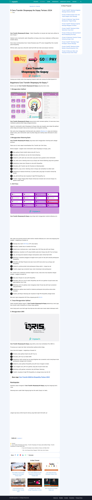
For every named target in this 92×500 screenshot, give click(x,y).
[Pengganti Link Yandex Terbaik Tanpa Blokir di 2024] (34, 486)
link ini (40, 297)
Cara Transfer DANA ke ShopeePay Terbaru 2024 (34, 377)
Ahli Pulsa (25, 243)
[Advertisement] (35, 22)
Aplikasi (36, 1)
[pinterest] (20, 455)
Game (48, 1)
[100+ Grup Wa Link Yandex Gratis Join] (51, 486)
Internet (42, 1)
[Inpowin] (14, 1)
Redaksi (61, 497)
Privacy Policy (79, 497)
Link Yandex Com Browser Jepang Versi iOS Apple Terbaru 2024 (18, 474)
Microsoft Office (65, 1)
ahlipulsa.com (43, 131)
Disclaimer (71, 497)
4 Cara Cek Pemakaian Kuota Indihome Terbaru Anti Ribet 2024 (35, 447)
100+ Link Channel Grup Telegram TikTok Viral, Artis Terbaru (35, 450)
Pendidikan (55, 1)
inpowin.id (32, 6)
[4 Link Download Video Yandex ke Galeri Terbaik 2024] (18, 486)
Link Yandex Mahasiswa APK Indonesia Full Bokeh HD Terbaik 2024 (34, 474)
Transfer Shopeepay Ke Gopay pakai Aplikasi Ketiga (39, 444)
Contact (66, 497)
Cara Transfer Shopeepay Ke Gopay (19, 444)
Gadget (74, 1)
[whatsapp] (25, 455)
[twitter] (18, 455)
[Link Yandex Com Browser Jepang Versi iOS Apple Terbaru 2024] (18, 470)
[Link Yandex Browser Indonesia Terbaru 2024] (51, 470)
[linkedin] (23, 455)
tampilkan (19, 438)
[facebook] (15, 455)
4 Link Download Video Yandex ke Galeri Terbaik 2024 (18, 490)
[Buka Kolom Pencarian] (80, 1)
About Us (55, 497)
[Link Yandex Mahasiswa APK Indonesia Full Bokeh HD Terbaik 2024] (34, 470)
